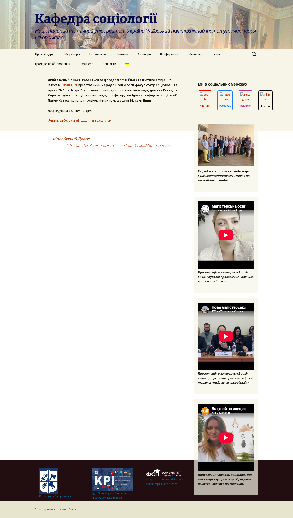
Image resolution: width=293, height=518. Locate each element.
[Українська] (127, 64)
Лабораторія (71, 54)
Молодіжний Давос (69, 139)
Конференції (169, 54)
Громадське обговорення (52, 64)
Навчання (122, 54)
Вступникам (97, 54)
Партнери (86, 64)
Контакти (109, 64)
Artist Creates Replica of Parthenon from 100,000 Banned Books (121, 145)
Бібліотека (194, 54)
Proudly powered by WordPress (55, 509)
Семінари (144, 54)
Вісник (216, 54)
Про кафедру (44, 54)
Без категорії (103, 120)
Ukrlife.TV (69, 85)
